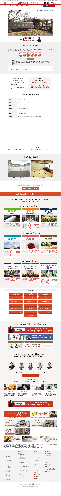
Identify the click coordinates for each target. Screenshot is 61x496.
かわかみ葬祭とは (8, 456)
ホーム (7, 451)
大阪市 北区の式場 (21, 462)
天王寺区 (10, 444)
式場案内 (17, 5)
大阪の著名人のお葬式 (9, 460)
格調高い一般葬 (8, 474)
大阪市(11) (15, 308)
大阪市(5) (45, 294)
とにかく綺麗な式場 (21, 475)
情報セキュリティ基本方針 (50, 460)
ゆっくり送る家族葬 (8, 467)
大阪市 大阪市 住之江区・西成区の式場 (24, 471)
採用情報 (53, 0)
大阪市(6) (45, 308)
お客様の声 (22, 5)
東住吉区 (7, 444)
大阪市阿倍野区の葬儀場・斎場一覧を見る (30, 188)
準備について (37, 465)
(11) (45, 297)
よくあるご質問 (49, 0)
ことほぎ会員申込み (49, 455)
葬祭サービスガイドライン (50, 464)
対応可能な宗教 (8, 479)
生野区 (13, 444)
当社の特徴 (6, 5)
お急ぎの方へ (52, 5)
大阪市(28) (15, 294)
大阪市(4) (16, 297)
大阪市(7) (30, 297)
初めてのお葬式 (39, 0)
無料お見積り (46, 5)
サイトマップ (48, 466)
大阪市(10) (15, 301)
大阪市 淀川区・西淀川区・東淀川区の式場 (24, 466)
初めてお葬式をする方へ (22, 451)
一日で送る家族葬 (8, 466)
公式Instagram (49, 471)
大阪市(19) (30, 294)
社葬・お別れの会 (8, 475)
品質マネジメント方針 (49, 462)
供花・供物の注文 (39, 5)
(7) (30, 315)
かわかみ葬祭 (25, 444)
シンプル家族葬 (8, 471)
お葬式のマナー (37, 460)
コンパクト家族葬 (8, 470)
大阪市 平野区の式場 (21, 461)
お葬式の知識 (33, 5)
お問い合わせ (44, 0)
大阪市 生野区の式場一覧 (22, 454)
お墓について (37, 464)
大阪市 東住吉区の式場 (22, 457)
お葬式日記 (36, 470)
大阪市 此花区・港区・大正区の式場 (23, 470)
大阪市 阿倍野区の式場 (22, 458)
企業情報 (56, 0)
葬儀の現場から (37, 472)
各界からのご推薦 (37, 452)
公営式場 (20, 474)
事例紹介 (27, 5)
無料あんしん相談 (48, 453)
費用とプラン (12, 5)
